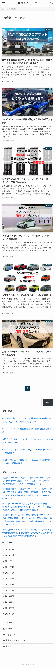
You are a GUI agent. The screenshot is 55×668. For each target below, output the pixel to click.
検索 (48, 402)
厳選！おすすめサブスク (16, 640)
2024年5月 (10, 578)
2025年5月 (10, 555)
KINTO (9, 629)
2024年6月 (10, 573)
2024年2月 (10, 596)
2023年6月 (10, 614)
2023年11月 (10, 602)
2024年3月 (10, 590)
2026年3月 (10, 549)
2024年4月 (10, 584)
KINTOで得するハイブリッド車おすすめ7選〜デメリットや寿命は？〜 (26, 495)
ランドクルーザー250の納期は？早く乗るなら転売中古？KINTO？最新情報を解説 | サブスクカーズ (27, 521)
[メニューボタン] (3, 3)
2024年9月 (10, 567)
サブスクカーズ (27, 3)
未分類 (9, 646)
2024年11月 (10, 561)
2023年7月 (10, 608)
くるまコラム (11, 634)
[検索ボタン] (51, 3)
